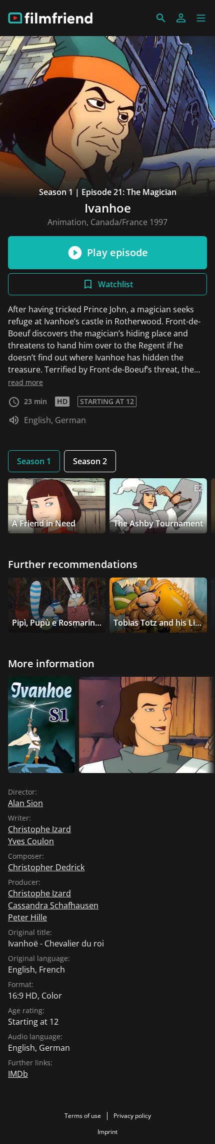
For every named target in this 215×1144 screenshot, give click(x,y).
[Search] (161, 18)
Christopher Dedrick (46, 867)
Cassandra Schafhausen (53, 905)
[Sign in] (181, 18)
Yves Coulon (31, 841)
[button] (201, 18)
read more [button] (25, 382)
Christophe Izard (39, 829)
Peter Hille (27, 917)
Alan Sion (25, 803)
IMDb (18, 1073)
